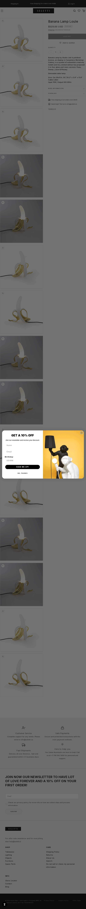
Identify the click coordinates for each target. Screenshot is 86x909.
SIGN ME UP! (22, 467)
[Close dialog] (81, 432)
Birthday (9, 457)
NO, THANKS (23, 473)
